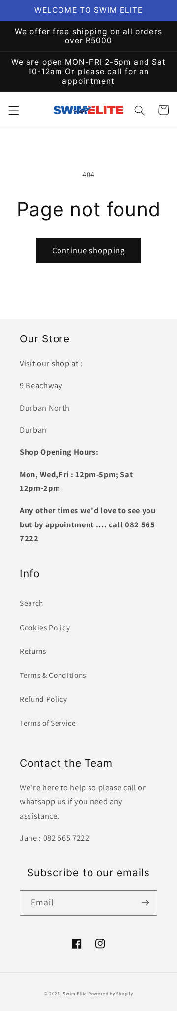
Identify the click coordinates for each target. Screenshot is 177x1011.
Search (31, 603)
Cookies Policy (45, 627)
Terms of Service (48, 723)
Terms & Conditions (53, 675)
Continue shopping (88, 250)
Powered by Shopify (110, 994)
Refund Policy (43, 699)
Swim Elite (75, 994)
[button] (13, 110)
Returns (33, 651)
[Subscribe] (145, 903)
